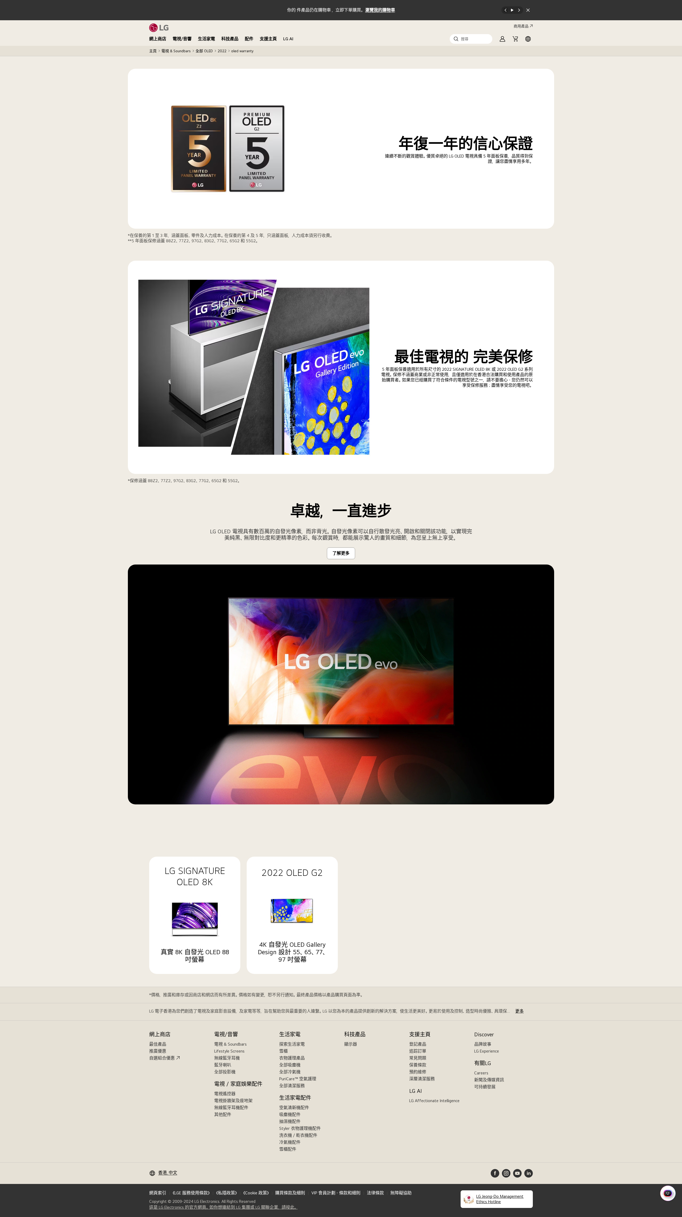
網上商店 (157, 38)
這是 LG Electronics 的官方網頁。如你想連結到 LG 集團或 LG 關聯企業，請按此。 (223, 1207)
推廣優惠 (157, 1051)
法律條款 (375, 1192)
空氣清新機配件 (294, 1107)
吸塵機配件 (290, 1114)
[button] (471, 39)
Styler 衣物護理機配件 (300, 1128)
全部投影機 (225, 1071)
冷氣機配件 (290, 1142)
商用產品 (521, 26)
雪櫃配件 (287, 1149)
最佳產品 (157, 1044)
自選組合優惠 (162, 1058)
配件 (249, 38)
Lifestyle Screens (229, 1051)
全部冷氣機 (290, 1071)
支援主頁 (268, 38)
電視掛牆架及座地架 (233, 1100)
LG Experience (486, 1051)
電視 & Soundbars (176, 51)
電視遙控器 (225, 1093)
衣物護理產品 (292, 1058)
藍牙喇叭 (222, 1064)
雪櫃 (283, 1051)
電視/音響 (182, 38)
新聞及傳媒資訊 (489, 1079)
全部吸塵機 (290, 1064)
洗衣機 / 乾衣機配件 (298, 1135)
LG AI (288, 38)
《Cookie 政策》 (256, 1192)
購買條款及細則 (290, 1192)
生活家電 (206, 38)
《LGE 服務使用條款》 (191, 1192)
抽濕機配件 (290, 1121)
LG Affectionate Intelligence (434, 1100)
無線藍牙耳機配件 (231, 1107)
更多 (519, 1011)
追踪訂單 (417, 1051)
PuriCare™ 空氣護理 (297, 1078)
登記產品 (417, 1044)
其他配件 (222, 1114)
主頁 (153, 51)
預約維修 (417, 1071)
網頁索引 (157, 1192)
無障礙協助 (401, 1192)
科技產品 (229, 38)
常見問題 (417, 1058)
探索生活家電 (292, 1044)
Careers (481, 1072)
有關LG (482, 1063)
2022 (222, 51)
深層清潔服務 (422, 1078)
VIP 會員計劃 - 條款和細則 (335, 1192)
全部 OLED (204, 51)
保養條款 (417, 1064)
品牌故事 (482, 1044)
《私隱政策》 (226, 1192)
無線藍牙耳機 (227, 1058)
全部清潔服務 (292, 1085)
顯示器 (350, 1044)
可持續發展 (485, 1086)
